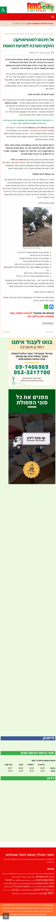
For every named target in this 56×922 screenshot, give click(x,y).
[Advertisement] (28, 610)
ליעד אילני (12, 883)
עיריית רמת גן (41, 889)
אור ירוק (35, 873)
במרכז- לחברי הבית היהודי (16, 911)
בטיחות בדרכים (48, 323)
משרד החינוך (33, 887)
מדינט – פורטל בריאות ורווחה (35, 908)
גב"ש (44, 911)
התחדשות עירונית (45, 880)
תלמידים (21, 894)
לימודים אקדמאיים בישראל (38, 914)
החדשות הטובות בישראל (18, 908)
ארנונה (30, 874)
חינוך (18, 880)
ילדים (13, 880)
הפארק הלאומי (16, 877)
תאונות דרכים (39, 893)
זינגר (33, 880)
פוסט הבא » (6, 332)
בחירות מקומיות (13, 873)
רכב (4, 890)
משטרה (51, 886)
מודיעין (47, 908)
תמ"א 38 (15, 893)
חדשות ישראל (24, 914)
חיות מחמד (23, 880)
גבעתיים (40, 876)
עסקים (32, 890)
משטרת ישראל (42, 886)
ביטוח (6, 874)
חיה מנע (29, 880)
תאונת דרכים (28, 893)
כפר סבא (17, 914)
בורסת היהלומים (23, 874)
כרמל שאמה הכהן (29, 883)
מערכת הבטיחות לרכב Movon (41, 127)
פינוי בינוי (26, 889)
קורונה (15, 889)
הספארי (23, 877)
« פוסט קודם (50, 332)
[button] (3, 10)
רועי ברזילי (8, 890)
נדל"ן (11, 914)
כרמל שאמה (42, 883)
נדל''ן (14, 886)
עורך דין (51, 890)
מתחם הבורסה (23, 886)
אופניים (40, 873)
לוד (6, 911)
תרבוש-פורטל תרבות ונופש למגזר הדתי (33, 905)
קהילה (20, 890)
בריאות (48, 876)
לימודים (19, 883)
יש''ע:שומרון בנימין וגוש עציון (33, 911)
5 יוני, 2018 (33, 53)
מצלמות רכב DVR (18, 159)
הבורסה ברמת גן (31, 877)
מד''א (6, 883)
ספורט (6, 887)
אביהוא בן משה (48, 873)
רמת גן (49, 892)
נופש (9, 887)
